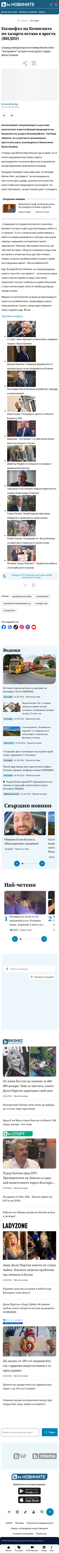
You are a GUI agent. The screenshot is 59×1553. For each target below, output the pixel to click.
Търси (51, 1432)
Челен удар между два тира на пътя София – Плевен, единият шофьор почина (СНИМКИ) (28, 768)
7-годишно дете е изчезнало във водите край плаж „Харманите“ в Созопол (28, 753)
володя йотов (9, 610)
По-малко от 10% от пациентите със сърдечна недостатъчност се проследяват (27, 1366)
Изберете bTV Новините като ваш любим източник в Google (32, 576)
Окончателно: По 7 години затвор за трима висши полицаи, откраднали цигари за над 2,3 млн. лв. (38, 708)
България (35, 20)
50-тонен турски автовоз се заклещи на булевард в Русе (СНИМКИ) (25, 689)
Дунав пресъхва (9, 12)
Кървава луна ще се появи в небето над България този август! (27, 1290)
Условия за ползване (23, 1533)
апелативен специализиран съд (17, 603)
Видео (42, 12)
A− (4, 115)
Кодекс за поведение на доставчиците (29, 1528)
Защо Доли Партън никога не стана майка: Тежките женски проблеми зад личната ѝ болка (29, 1270)
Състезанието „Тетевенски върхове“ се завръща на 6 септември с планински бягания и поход (36, 732)
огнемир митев (42, 596)
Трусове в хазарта (12, 316)
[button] (17, 863)
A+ (12, 115)
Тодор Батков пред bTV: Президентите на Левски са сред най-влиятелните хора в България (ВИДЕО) (27, 785)
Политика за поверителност (40, 1523)
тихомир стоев (41, 603)
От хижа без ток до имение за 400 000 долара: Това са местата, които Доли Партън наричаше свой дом (28, 1086)
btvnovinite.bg (9, 104)
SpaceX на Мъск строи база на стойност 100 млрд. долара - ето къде (29, 1122)
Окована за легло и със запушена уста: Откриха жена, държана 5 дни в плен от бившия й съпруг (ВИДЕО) (27, 920)
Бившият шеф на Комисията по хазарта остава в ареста (36, 205)
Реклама (19, 1523)
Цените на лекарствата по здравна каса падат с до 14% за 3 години (27, 1386)
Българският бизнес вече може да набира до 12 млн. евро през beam (28, 1106)
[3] (56, 4)
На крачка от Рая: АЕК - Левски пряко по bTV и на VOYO (27, 1198)
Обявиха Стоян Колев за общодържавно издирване (21, 841)
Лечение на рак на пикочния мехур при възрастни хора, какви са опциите (27, 1402)
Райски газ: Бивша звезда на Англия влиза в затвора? (29, 1214)
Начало (24, 20)
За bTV (8, 1523)
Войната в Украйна (28, 12)
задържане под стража (21, 596)
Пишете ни (41, 1533)
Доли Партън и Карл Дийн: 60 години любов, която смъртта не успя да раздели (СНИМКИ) (28, 1308)
